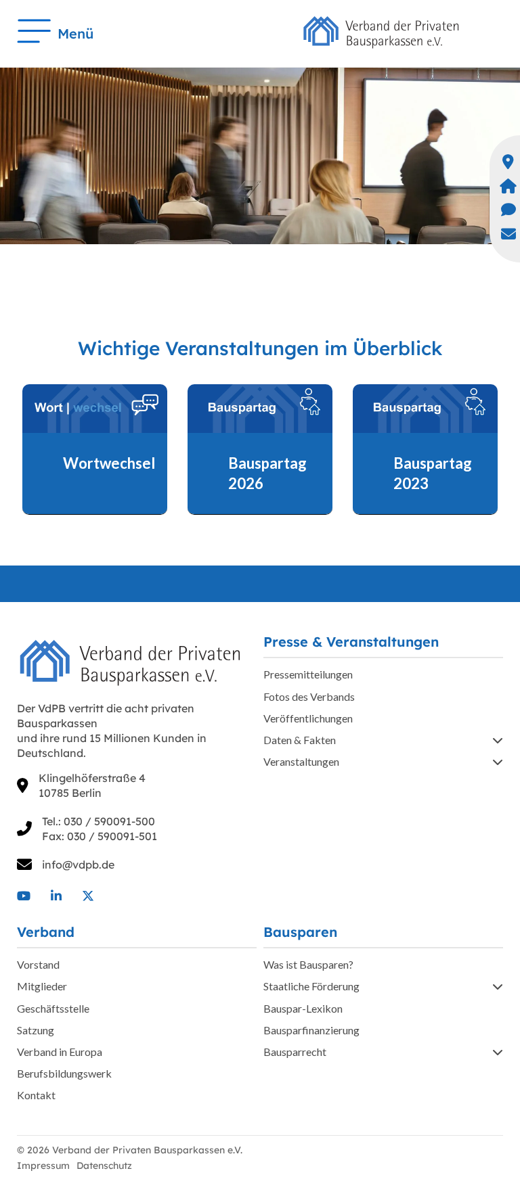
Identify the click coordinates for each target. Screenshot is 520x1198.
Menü (75, 33)
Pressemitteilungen (308, 674)
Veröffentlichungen (308, 718)
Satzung (35, 1029)
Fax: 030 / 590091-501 (99, 836)
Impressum (43, 1165)
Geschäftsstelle (53, 1008)
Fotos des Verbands (309, 696)
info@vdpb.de (78, 864)
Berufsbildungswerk (64, 1073)
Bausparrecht (294, 1051)
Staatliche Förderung (311, 986)
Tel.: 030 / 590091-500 (98, 821)
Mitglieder (42, 986)
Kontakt (36, 1094)
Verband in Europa (59, 1051)
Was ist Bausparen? (308, 964)
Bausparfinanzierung (311, 1029)
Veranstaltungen (301, 761)
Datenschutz (104, 1165)
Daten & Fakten (299, 739)
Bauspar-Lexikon (303, 1008)
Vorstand (38, 964)
